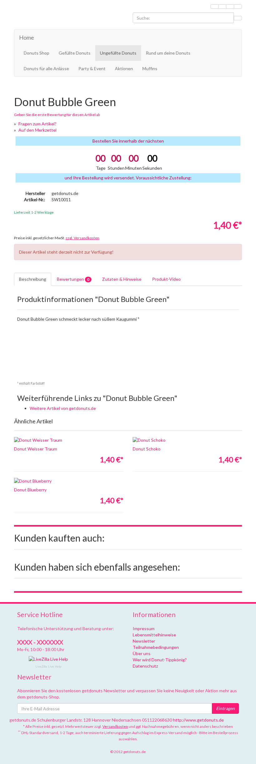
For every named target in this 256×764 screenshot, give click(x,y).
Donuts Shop (36, 53)
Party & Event (92, 68)
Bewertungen (73, 279)
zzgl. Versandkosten (82, 238)
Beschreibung (32, 279)
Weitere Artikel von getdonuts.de (63, 408)
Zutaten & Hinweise (121, 279)
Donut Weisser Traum (35, 448)
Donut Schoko (146, 448)
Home (26, 37)
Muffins (149, 68)
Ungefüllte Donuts (118, 53)
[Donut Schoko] (187, 440)
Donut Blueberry (30, 489)
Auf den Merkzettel (37, 130)
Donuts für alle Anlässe (46, 68)
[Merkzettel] (214, 6)
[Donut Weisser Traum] (68, 440)
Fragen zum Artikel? (37, 123)
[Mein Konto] (222, 6)
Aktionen (124, 68)
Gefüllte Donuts (75, 53)
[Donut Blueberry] (68, 481)
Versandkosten (115, 726)
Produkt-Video (166, 279)
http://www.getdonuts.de (198, 720)
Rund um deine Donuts (168, 53)
